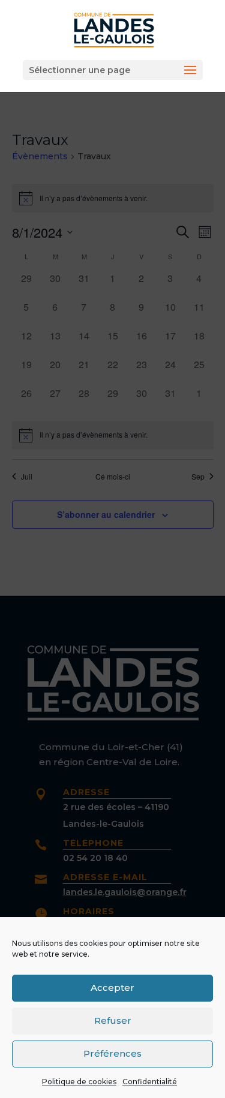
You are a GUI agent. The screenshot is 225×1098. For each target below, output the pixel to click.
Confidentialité (149, 1081)
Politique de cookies (79, 1081)
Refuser (112, 1020)
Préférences (112, 1053)
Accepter (112, 987)
